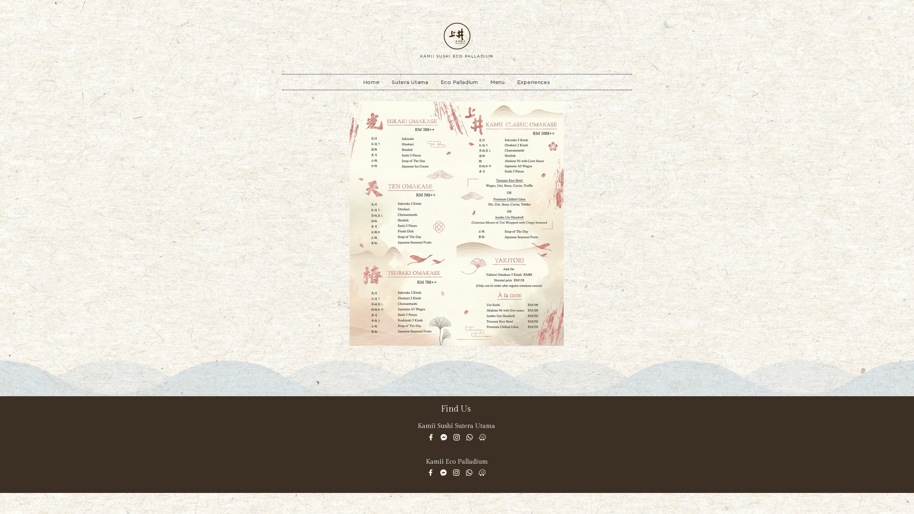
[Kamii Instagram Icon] (457, 437)
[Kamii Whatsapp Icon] (469, 437)
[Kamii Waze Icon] (482, 437)
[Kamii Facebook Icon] (431, 437)
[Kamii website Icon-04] (444, 437)
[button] (497, 82)
